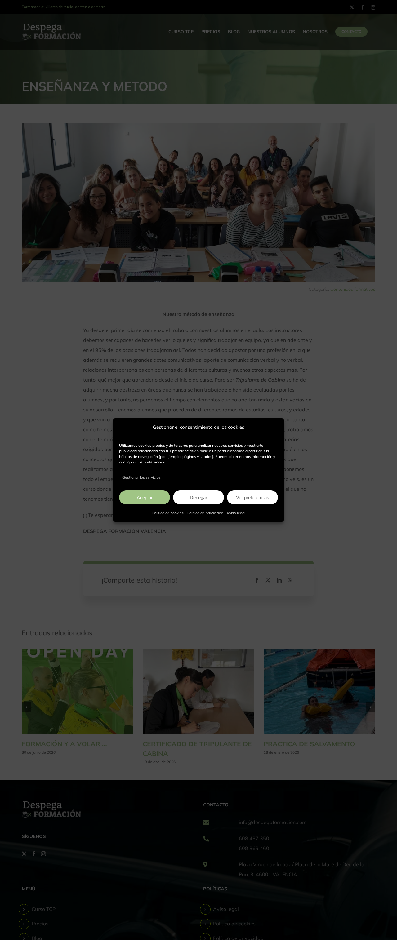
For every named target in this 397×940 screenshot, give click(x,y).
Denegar (198, 497)
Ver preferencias (252, 497)
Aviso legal (235, 513)
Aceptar (145, 497)
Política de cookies (168, 513)
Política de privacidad (205, 513)
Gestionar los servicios (141, 477)
